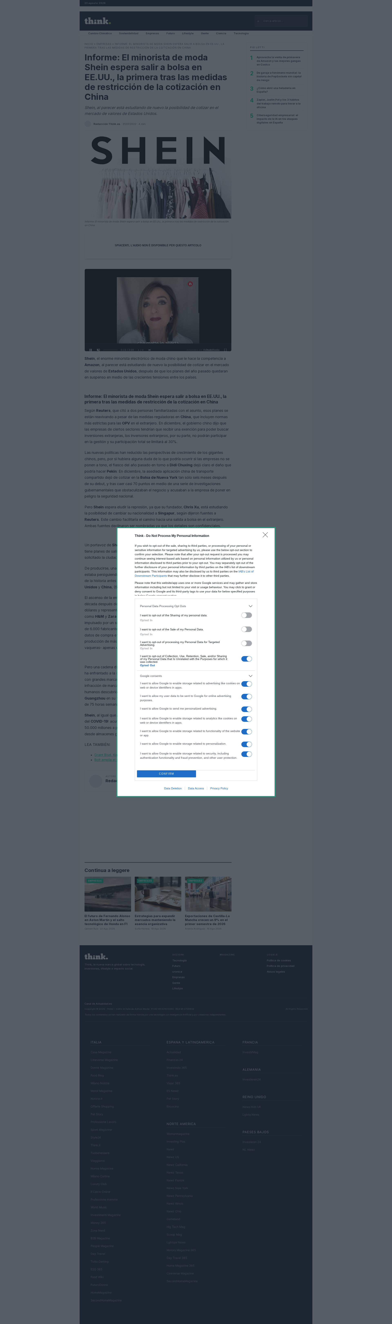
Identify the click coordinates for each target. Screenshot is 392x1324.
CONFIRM (166, 773)
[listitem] (196, 606)
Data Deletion (173, 788)
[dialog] (196, 662)
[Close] (267, 536)
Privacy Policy (219, 788)
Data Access (196, 788)
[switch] (246, 615)
